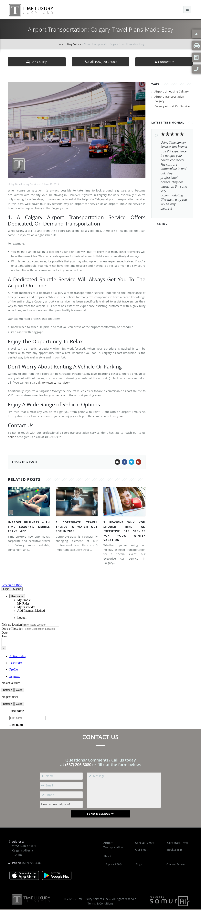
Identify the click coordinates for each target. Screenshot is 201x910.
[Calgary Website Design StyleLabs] (170, 901)
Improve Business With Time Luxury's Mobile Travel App (29, 526)
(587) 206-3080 (78, 764)
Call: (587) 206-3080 (102, 62)
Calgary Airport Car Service (172, 106)
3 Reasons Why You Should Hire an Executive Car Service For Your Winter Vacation (124, 531)
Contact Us (166, 62)
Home (61, 44)
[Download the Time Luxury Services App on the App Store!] (24, 875)
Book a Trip (38, 62)
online (12, 437)
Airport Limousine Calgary (171, 91)
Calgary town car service (52, 382)
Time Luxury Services (26, 184)
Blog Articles (74, 44)
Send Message (98, 814)
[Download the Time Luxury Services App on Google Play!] (56, 875)
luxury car (116, 416)
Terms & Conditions (100, 903)
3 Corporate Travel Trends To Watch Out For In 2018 (77, 526)
